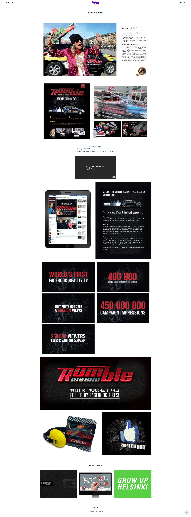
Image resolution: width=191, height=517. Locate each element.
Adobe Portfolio (99, 511)
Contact (13, 2)
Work (7, 2)
